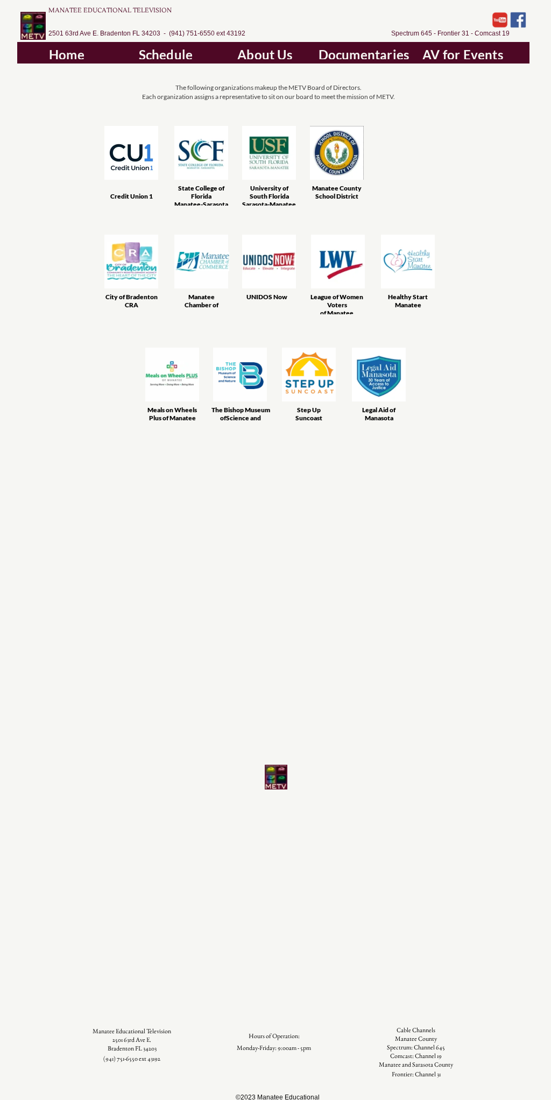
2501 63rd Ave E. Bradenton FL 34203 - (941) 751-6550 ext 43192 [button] (146, 33)
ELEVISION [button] (154, 10)
